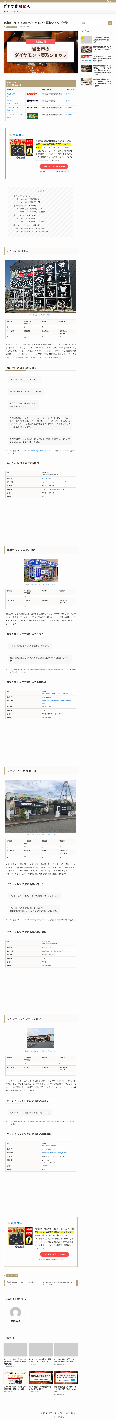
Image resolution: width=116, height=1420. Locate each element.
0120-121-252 (46, 697)
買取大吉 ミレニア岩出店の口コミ (32, 209)
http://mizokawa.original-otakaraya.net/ (38, 451)
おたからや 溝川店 (23, 196)
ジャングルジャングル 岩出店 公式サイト (43, 1051)
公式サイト (70, 94)
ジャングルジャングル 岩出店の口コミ (33, 228)
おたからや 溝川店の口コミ (29, 199)
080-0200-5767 (47, 478)
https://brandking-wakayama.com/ (36, 920)
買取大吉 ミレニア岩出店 (26, 206)
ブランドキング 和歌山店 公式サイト (43, 834)
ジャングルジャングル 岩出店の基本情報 (34, 231)
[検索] (110, 1)
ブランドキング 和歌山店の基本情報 (32, 221)
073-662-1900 (46, 947)
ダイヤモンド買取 (11, 26)
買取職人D (15, 1321)
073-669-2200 (46, 1149)
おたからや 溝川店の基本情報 (30, 202)
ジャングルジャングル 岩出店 (28, 225)
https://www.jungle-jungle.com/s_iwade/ (38, 1121)
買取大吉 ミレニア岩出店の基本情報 (32, 212)
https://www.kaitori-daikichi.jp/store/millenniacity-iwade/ (43, 669)
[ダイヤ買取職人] (17, 6)
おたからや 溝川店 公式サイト (43, 315)
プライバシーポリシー (56, 1413)
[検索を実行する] (110, 23)
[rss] (107, 1)
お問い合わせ (70, 1413)
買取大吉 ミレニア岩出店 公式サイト (43, 584)
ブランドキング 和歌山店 (26, 215)
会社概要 (44, 1413)
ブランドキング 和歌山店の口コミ (32, 219)
